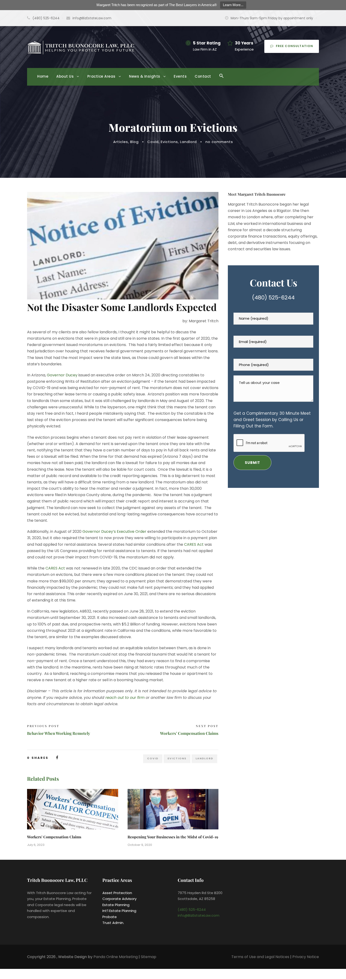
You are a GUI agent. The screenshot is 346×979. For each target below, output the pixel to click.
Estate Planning (115, 904)
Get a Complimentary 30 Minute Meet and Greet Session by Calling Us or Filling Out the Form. (272, 419)
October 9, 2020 (140, 845)
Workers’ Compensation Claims (54, 836)
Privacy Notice (305, 956)
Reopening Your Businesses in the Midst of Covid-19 (173, 836)
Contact (203, 76)
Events (180, 76)
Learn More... (233, 5)
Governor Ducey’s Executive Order (114, 531)
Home (42, 76)
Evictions (169, 141)
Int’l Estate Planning (119, 910)
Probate (109, 916)
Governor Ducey (62, 375)
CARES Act (194, 544)
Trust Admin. (113, 922)
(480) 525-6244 (273, 297)
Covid (153, 141)
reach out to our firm (125, 697)
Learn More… (303, 249)
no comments (219, 141)
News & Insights (144, 76)
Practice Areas (101, 76)
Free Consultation (294, 46)
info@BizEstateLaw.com (91, 18)
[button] (221, 79)
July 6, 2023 (35, 845)
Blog (134, 141)
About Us (65, 76)
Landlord (188, 141)
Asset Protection (117, 892)
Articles (120, 141)
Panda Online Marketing (116, 956)
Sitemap (148, 956)
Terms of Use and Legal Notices (260, 956)
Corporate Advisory (119, 898)
